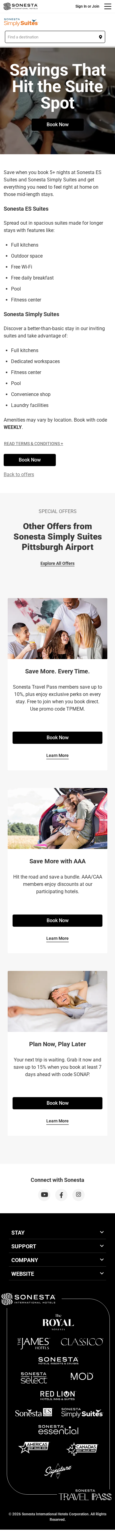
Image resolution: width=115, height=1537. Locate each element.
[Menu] (107, 6)
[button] (55, 37)
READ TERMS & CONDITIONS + (33, 443)
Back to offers (19, 474)
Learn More (57, 755)
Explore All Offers (57, 563)
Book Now (58, 124)
